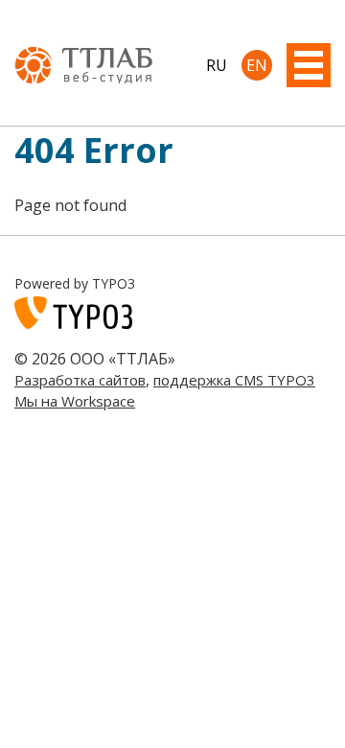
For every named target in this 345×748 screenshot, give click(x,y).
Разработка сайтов (80, 379)
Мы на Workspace (74, 400)
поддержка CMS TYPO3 (234, 379)
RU (216, 65)
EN (256, 65)
